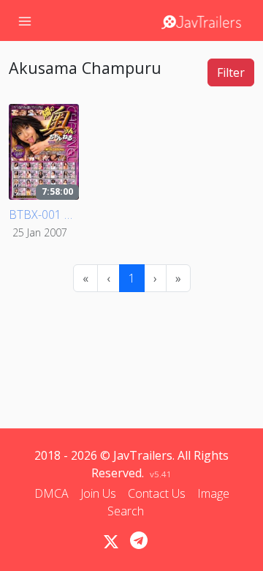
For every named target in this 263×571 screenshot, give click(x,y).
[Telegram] (139, 540)
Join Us (98, 493)
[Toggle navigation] (25, 20)
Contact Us (157, 493)
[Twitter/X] (111, 541)
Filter (231, 72)
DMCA (51, 493)
